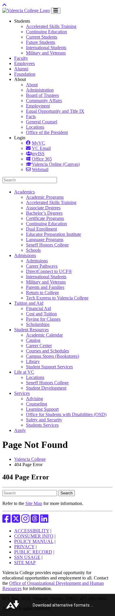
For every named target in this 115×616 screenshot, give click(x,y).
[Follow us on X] (16, 520)
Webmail (40, 169)
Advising (34, 398)
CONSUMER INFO (33, 536)
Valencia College (30, 459)
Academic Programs (45, 197)
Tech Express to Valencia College (57, 297)
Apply (20, 430)
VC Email (41, 148)
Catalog (33, 340)
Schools (33, 250)
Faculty (21, 58)
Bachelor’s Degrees (44, 213)
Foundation (24, 74)
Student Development (46, 387)
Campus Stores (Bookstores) (52, 356)
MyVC (38, 142)
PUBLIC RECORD (33, 551)
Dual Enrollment (41, 228)
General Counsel (41, 121)
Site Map (33, 503)
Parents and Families (45, 287)
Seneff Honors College (47, 244)
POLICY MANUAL (33, 541)
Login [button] (19, 137)
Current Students (41, 36)
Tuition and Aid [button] (28, 303)
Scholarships (38, 324)
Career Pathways (42, 266)
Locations (35, 127)
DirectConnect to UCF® (49, 271)
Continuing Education (46, 31)
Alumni (21, 68)
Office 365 (42, 158)
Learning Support (42, 409)
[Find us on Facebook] (6, 520)
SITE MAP (25, 562)
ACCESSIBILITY (31, 530)
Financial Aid (38, 308)
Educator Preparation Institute (53, 234)
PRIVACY (24, 546)
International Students (46, 47)
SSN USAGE (27, 557)
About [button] (20, 79)
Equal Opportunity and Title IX (55, 111)
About (32, 84)
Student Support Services (49, 366)
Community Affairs (44, 100)
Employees (24, 63)
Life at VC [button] (24, 372)
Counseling (36, 403)
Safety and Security (44, 419)
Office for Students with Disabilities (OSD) (66, 414)
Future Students (40, 42)
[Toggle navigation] (55, 11)
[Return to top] (4, 4)
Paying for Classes (43, 319)
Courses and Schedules (47, 350)
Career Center (39, 345)
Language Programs (44, 239)
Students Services (42, 425)
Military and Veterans (46, 52)
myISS (38, 153)
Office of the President (47, 132)
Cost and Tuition (41, 313)
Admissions (37, 260)
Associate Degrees (43, 207)
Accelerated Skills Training (51, 26)
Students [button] (22, 21)
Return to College (42, 292)
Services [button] (22, 393)
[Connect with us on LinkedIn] (44, 520)
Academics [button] (24, 191)
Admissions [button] (25, 255)
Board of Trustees (42, 95)
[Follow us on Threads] (35, 520)
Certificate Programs (45, 218)
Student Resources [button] (31, 329)
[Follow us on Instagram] (25, 520)
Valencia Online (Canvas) (56, 164)
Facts (31, 116)
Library (33, 361)
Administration (40, 89)
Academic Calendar (44, 334)
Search (66, 493)
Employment (38, 105)
